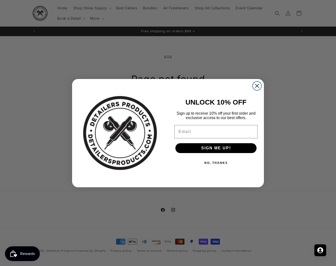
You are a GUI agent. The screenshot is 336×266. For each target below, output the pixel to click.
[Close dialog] (257, 85)
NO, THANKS (216, 163)
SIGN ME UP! (216, 148)
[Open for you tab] (320, 250)
